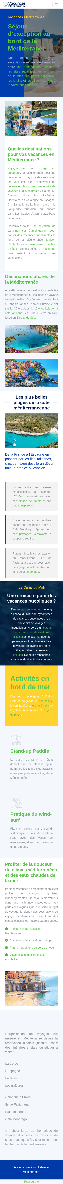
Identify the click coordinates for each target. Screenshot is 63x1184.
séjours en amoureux (30, 609)
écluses (18, 654)
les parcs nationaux (39, 76)
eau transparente (23, 505)
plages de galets (31, 500)
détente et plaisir (18, 186)
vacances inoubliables (37, 235)
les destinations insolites (35, 67)
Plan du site (31, 1181)
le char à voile (40, 705)
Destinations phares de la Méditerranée (30, 279)
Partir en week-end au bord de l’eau (32, 947)
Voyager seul (17, 168)
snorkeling (45, 701)
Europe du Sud (25, 317)
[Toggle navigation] (56, 4)
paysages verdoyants (33, 533)
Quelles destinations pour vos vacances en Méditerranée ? (31, 154)
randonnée (32, 571)
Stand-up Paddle (29, 751)
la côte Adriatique (42, 308)
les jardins (15, 80)
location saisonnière (30, 244)
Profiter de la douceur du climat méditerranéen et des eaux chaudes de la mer (31, 872)
